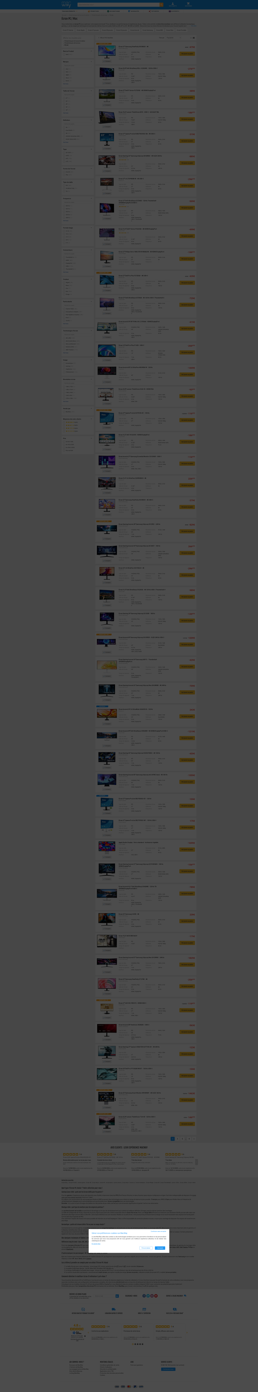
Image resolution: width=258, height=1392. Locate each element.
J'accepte (160, 1248)
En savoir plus (96, 1244)
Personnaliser (146, 1248)
